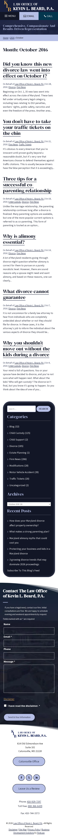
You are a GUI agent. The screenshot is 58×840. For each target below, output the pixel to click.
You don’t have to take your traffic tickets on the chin (27, 127)
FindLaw (41, 832)
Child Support (16, 439)
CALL (50, 16)
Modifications (16, 465)
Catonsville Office (29, 761)
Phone (7, 649)
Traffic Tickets (25, 144)
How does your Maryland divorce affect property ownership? (26, 523)
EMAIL (30, 16)
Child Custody (15, 201)
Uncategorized (17, 485)
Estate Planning (17, 452)
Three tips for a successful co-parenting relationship (27, 184)
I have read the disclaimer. (24, 705)
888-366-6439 (35, 806)
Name (7, 624)
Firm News (21, 87)
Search (43, 408)
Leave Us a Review (29, 788)
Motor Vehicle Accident (21, 472)
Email (8, 636)
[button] (10, 15)
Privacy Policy (34, 829)
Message (9, 661)
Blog (11, 426)
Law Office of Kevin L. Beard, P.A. (29, 84)
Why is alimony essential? (19, 239)
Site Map (23, 829)
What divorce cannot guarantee (26, 294)
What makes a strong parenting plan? (29, 531)
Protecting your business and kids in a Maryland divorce (29, 551)
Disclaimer (9, 699)
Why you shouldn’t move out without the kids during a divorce (26, 348)
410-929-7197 (34, 801)
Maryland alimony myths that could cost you (28, 540)
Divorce (12, 87)
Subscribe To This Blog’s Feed (23, 570)
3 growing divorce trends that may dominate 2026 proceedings (27, 562)
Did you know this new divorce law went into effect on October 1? (27, 70)
